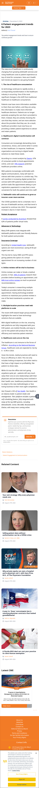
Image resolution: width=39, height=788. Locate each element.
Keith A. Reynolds (10, 618)
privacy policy (6, 442)
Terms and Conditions (19, 733)
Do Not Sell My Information (19, 735)
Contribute (19, 724)
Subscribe (29, 437)
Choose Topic (17, 8)
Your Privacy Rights (19, 737)
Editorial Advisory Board (19, 729)
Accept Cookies (21, 784)
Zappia (29, 158)
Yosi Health (21, 391)
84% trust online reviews (10, 280)
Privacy (19, 731)
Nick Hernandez (9, 500)
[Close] (36, 753)
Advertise (19, 722)
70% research (19, 164)
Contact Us (19, 727)
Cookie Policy (16, 770)
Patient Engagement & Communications (15, 455)
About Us (19, 720)
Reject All (22, 779)
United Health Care (18, 245)
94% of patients (20, 275)
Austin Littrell (9, 578)
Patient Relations (7, 452)
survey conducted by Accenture (14, 219)
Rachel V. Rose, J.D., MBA (12, 538)
